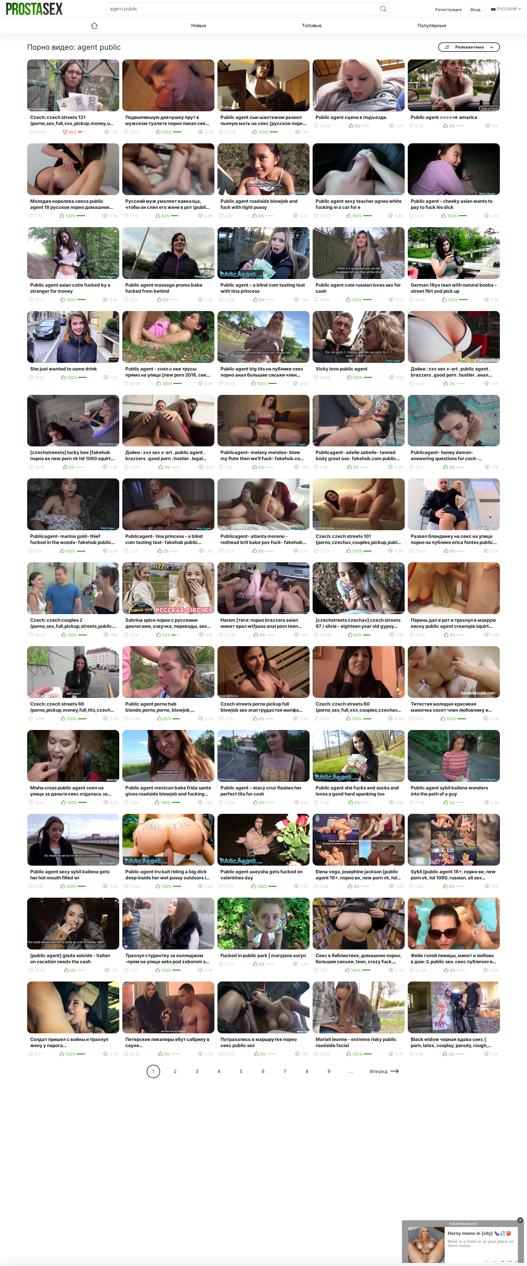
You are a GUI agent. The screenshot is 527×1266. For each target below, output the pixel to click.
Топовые (312, 25)
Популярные (432, 25)
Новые (198, 25)
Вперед (378, 1071)
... (351, 1071)
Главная (94, 26)
